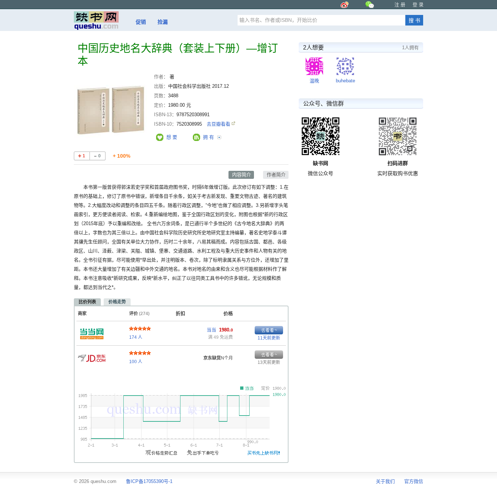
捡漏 (163, 22)
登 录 (418, 4)
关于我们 (385, 481)
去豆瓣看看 (219, 124)
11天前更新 (269, 338)
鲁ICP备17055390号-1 (149, 481)
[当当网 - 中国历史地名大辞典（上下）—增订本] (91, 331)
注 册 (399, 4)
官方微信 (413, 481)
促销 (141, 22)
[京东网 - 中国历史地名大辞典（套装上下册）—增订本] (91, 356)
